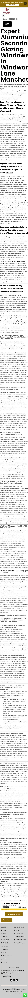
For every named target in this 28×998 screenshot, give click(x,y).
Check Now (12, 4)
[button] (3, 15)
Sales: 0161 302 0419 (10, 19)
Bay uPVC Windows (7, 571)
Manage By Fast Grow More (14, 994)
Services (9, 172)
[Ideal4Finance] (14, 909)
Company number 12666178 (14, 991)
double (24, 201)
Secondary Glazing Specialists (12, 227)
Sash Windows (9, 526)
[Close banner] (25, 3)
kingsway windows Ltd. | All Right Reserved (14, 989)
